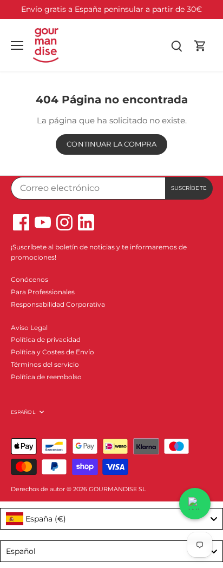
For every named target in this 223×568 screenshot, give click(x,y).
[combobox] (111, 519)
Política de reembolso (46, 377)
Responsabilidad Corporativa (58, 304)
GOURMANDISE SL (117, 489)
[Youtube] (43, 222)
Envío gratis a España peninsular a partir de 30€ (111, 9)
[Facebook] (21, 222)
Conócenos (29, 279)
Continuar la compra (111, 144)
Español (23, 412)
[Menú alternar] (17, 45)
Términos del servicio (45, 364)
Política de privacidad (46, 339)
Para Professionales (43, 292)
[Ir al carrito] (200, 45)
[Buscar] (176, 45)
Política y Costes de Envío (52, 352)
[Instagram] (64, 222)
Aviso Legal (29, 327)
